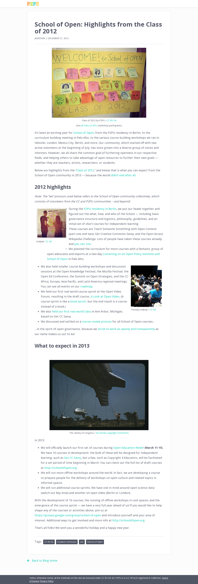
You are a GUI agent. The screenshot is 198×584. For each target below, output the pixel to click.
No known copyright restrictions (112, 432)
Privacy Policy (47, 581)
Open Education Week (128, 447)
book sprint (78, 301)
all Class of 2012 (89, 125)
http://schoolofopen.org (60, 468)
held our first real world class (71, 311)
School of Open (83, 133)
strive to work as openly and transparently (126, 329)
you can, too (82, 244)
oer (82, 541)
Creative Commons (66, 541)
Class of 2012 (85, 170)
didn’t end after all (123, 175)
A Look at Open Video (105, 296)
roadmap (86, 286)
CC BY (49, 241)
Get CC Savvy (72, 458)
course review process (97, 321)
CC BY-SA (111, 120)
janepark (40, 38)
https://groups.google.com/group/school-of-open (68, 515)
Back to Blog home (44, 560)
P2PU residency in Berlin (100, 209)
